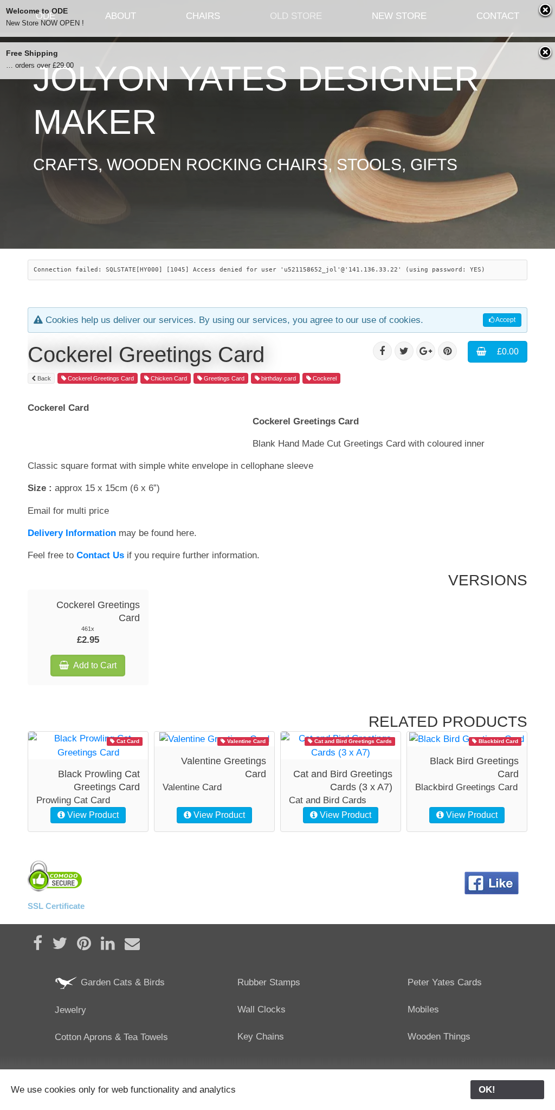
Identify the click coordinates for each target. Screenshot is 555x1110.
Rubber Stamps (268, 982)
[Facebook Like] (491, 883)
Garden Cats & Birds (121, 982)
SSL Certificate (56, 906)
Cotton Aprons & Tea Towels (111, 1037)
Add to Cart (94, 665)
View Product (92, 814)
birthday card (278, 378)
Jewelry (70, 1010)
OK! (507, 1090)
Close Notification (546, 11)
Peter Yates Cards (445, 982)
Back (43, 378)
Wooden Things (439, 1036)
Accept (504, 320)
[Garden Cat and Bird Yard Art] (66, 982)
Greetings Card (223, 378)
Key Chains (260, 1036)
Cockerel (324, 378)
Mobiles (423, 1009)
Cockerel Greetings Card (100, 378)
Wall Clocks (261, 1009)
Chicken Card (168, 378)
